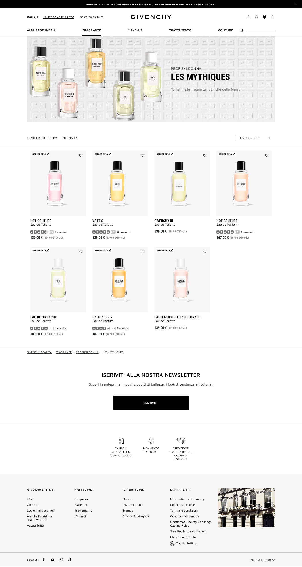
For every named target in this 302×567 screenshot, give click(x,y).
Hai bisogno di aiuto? (58, 17)
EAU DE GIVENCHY (43, 317)
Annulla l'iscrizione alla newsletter (39, 517)
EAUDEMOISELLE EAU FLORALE (177, 317)
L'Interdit (81, 516)
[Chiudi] (295, 4)
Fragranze (82, 499)
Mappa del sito (260, 559)
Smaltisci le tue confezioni (188, 531)
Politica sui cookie (182, 504)
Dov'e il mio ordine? (40, 510)
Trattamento (83, 510)
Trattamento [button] (180, 30)
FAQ (30, 499)
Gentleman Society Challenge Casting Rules (191, 523)
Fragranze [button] (91, 30)
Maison (127, 499)
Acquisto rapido (64, 209)
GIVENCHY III (163, 221)
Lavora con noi (132, 504)
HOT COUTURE (40, 221)
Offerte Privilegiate (135, 516)
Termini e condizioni (184, 510)
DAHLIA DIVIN (102, 317)
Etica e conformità (183, 537)
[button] (248, 18)
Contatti (32, 504)
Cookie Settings (187, 543)
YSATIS (97, 221)
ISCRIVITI (151, 402)
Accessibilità (35, 525)
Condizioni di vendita (185, 516)
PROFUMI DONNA (186, 68)
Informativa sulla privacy (187, 499)
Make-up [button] (135, 30)
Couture (225, 30)
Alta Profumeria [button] (41, 30)
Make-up (81, 504)
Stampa (127, 510)
